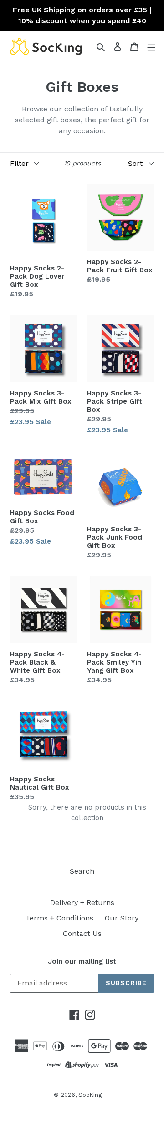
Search (82, 871)
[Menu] (151, 46)
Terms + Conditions (59, 918)
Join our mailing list (82, 961)
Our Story (121, 918)
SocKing (90, 1094)
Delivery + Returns (82, 902)
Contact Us (82, 933)
